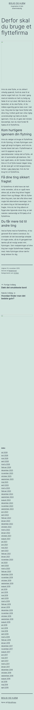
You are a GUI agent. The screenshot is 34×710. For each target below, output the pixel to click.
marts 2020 (5, 568)
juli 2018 (4, 625)
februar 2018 (6, 640)
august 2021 (5, 539)
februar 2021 (6, 554)
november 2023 (7, 506)
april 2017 (4, 661)
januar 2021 (5, 556)
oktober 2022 (6, 527)
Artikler (16, 273)
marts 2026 (5, 464)
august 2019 (5, 586)
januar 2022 (5, 533)
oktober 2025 (6, 476)
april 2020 (5, 565)
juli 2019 (4, 589)
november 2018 (7, 613)
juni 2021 (4, 545)
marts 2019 (5, 601)
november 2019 (7, 577)
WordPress (12, 702)
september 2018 (7, 619)
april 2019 (4, 598)
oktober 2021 (6, 536)
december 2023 (7, 503)
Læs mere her (13, 169)
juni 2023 (4, 512)
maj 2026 (4, 458)
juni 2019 (4, 592)
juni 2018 (4, 628)
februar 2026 (6, 467)
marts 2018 (5, 637)
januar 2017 (5, 667)
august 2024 (6, 500)
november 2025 (7, 473)
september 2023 (7, 509)
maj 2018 (4, 631)
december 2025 (7, 470)
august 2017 (5, 652)
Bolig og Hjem (17, 3)
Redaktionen (13, 271)
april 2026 (5, 461)
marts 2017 (5, 664)
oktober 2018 (6, 616)
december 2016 (7, 670)
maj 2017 (4, 658)
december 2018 (7, 610)
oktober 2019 (6, 580)
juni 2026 (4, 455)
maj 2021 (4, 548)
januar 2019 (5, 607)
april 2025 (5, 485)
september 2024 (7, 497)
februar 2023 (6, 518)
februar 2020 (6, 571)
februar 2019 (6, 604)
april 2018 (4, 634)
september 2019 (7, 583)
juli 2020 (4, 562)
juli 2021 (4, 542)
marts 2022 (5, 530)
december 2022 (7, 524)
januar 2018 (5, 643)
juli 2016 (4, 681)
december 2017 (7, 646)
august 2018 (5, 622)
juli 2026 (4, 452)
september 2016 (7, 676)
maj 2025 (4, 482)
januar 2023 (5, 521)
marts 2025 (5, 488)
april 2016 (4, 687)
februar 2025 (6, 491)
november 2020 (7, 559)
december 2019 (7, 574)
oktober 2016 (6, 673)
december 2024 (7, 494)
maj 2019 (4, 595)
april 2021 (4, 551)
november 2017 (7, 649)
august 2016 (5, 679)
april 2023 (5, 515)
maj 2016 (4, 684)
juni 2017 (4, 655)
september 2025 (7, 479)
